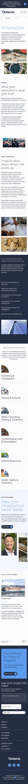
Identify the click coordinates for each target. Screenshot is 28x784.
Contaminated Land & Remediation (11, 440)
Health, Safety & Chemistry (9, 481)
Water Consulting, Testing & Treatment (12, 418)
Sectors (7, 18)
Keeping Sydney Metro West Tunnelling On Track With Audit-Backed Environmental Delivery (12, 606)
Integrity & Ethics (20, 779)
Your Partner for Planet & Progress (12, 657)
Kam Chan (6, 527)
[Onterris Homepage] (1, 18)
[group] (14, 608)
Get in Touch (9, 674)
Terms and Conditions (9, 779)
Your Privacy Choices (8, 777)
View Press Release (14, 5)
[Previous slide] (23, 641)
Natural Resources (11, 460)
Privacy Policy (21, 777)
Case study (6, 598)
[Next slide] (25, 641)
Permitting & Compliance (7, 377)
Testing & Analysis (10, 397)
